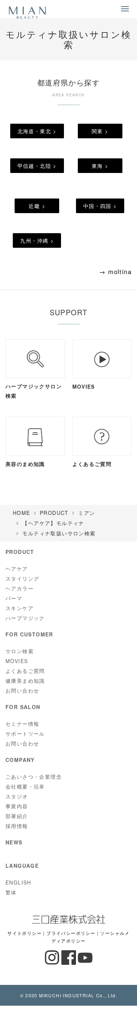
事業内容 (16, 806)
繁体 (11, 892)
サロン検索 (19, 651)
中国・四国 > (100, 205)
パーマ (13, 598)
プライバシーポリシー (70, 933)
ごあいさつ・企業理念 (33, 776)
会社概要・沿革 (25, 786)
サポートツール (25, 733)
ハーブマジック (25, 617)
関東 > (100, 131)
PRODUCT (54, 512)
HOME (21, 512)
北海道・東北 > (37, 131)
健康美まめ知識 (25, 680)
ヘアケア (16, 568)
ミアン (86, 512)
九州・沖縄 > (37, 240)
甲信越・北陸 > (37, 165)
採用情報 (16, 825)
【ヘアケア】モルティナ (53, 523)
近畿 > (36, 205)
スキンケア (19, 608)
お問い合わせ (22, 690)
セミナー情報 (22, 723)
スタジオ (16, 796)
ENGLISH (18, 882)
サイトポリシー (24, 933)
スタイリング (22, 578)
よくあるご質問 (25, 670)
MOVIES (16, 660)
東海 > (100, 165)
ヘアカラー (19, 588)
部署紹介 (16, 816)
